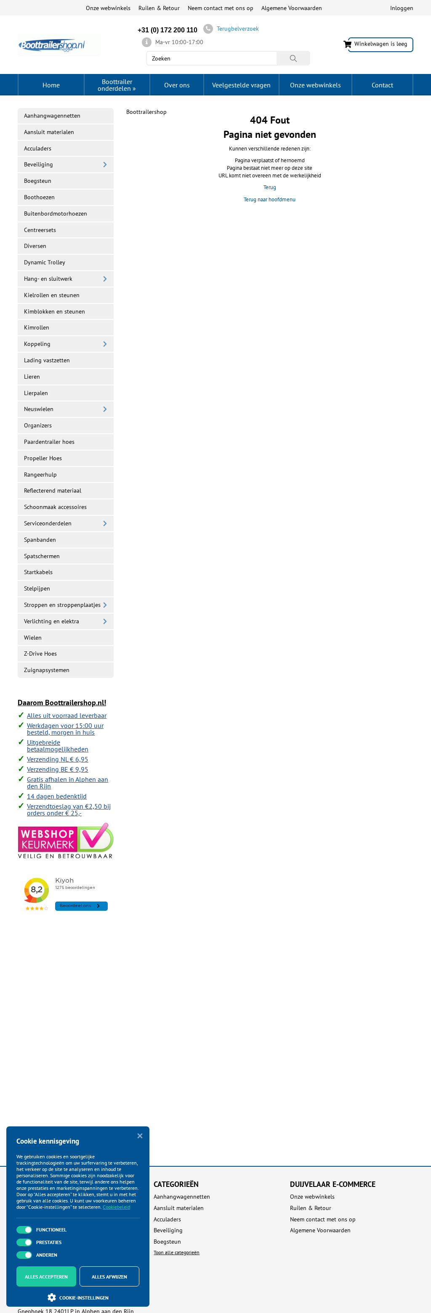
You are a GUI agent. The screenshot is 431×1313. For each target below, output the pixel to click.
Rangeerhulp (40, 474)
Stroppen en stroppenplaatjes (62, 605)
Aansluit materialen (49, 132)
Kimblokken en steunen (54, 311)
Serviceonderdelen (48, 523)
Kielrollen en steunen (52, 295)
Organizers (38, 425)
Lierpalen (36, 393)
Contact (382, 85)
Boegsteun (37, 181)
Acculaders (37, 148)
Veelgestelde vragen (241, 85)
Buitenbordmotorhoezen (55, 213)
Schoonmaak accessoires (55, 507)
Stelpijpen (37, 588)
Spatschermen (42, 556)
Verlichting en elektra (51, 621)
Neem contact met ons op (220, 8)
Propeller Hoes (43, 458)
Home (51, 85)
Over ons (177, 85)
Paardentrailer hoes (49, 442)
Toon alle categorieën (177, 1252)
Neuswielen (38, 409)
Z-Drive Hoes (40, 653)
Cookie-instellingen (84, 1298)
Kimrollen (36, 327)
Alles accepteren (46, 1276)
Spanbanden (40, 539)
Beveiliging (38, 164)
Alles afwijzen (109, 1276)
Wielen (33, 637)
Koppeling (37, 344)
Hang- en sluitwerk (48, 278)
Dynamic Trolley (44, 262)
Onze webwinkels (108, 8)
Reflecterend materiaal (52, 490)
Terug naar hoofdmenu (269, 199)
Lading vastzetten (47, 360)
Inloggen (401, 8)
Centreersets (40, 230)
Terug (269, 187)
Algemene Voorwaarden (291, 8)
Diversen (35, 246)
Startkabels (38, 572)
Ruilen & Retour (159, 8)
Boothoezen (39, 197)
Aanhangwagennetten (52, 115)
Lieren (32, 376)
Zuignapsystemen (46, 670)
